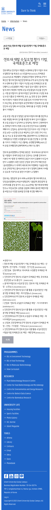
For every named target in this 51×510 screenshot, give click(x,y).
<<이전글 (9, 38)
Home (3, 21)
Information (14, 21)
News (8, 29)
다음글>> (42, 38)
